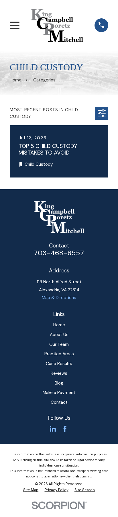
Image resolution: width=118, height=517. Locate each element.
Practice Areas (59, 354)
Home (59, 325)
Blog (59, 383)
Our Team (59, 344)
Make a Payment (59, 392)
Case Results (59, 363)
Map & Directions (59, 298)
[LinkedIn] (53, 429)
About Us (59, 334)
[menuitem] (30, 490)
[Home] (57, 25)
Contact (59, 402)
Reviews (59, 373)
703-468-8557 (59, 253)
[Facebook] (65, 429)
